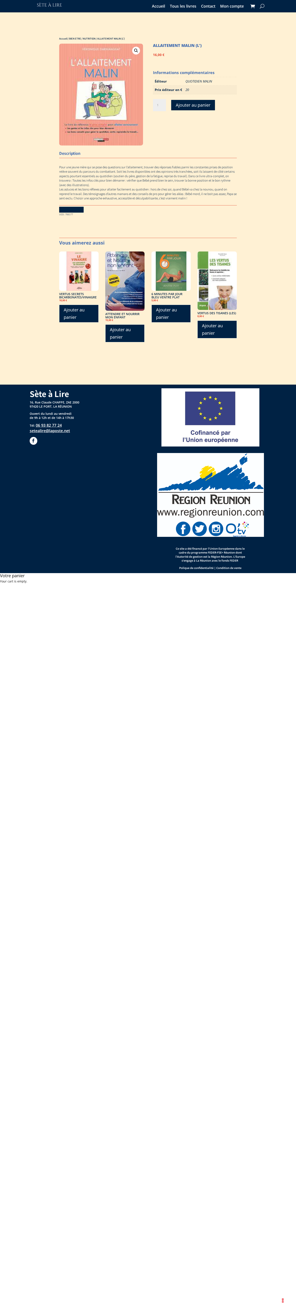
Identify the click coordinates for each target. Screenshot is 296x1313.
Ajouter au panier (193, 105)
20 (187, 90)
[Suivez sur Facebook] (33, 441)
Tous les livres (183, 7)
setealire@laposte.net (50, 430)
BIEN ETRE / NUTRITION (82, 38)
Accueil (158, 7)
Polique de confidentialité (196, 568)
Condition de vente (228, 568)
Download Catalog (71, 209)
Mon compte (232, 7)
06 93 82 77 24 (49, 425)
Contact (208, 7)
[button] (136, 51)
